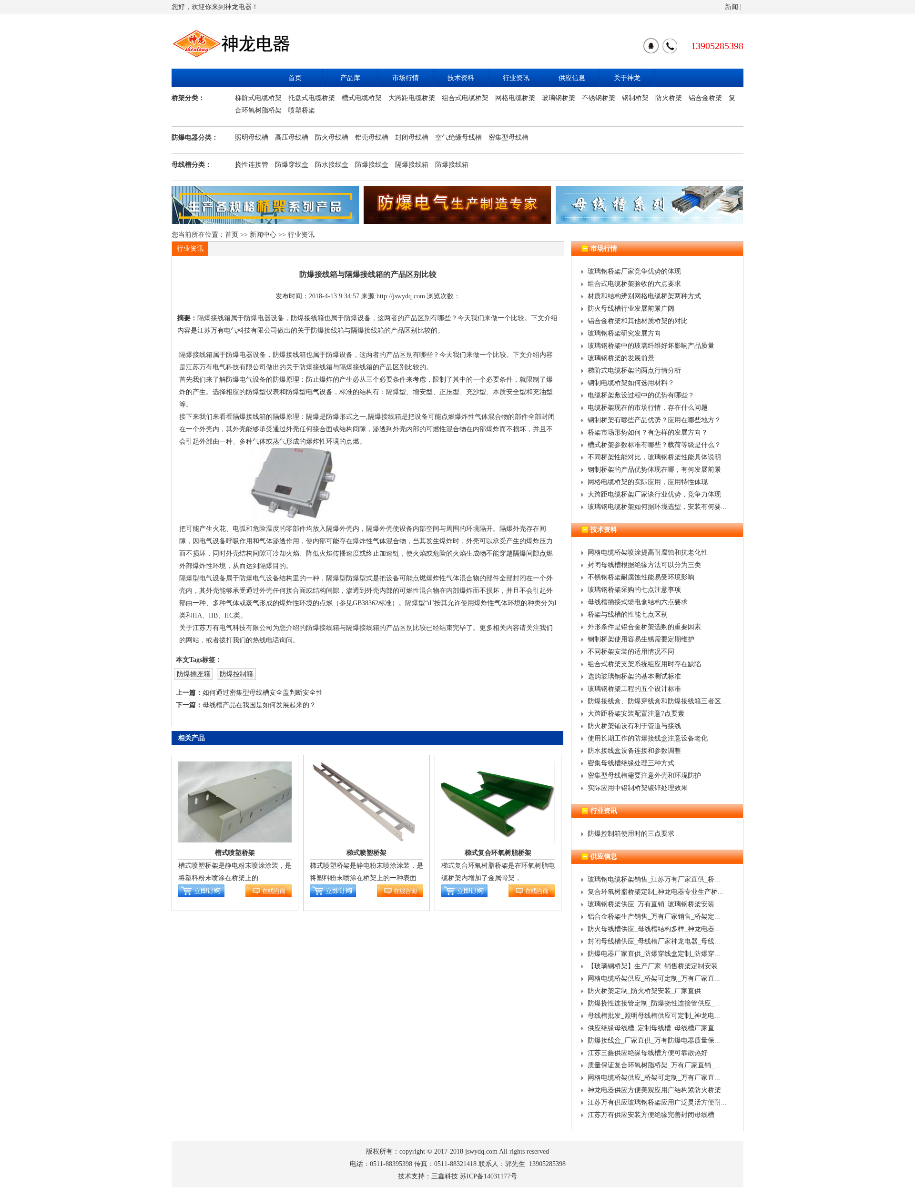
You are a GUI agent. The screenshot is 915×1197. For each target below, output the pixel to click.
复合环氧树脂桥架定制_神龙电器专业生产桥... (655, 891)
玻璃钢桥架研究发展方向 (624, 333)
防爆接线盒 (371, 164)
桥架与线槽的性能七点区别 (628, 614)
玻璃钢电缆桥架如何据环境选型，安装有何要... (657, 506)
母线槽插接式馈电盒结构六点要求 (638, 602)
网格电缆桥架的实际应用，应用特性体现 (648, 482)
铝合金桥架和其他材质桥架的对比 (638, 321)
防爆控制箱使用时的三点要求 (631, 833)
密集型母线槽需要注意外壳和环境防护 (644, 775)
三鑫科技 (444, 1176)
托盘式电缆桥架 (311, 97)
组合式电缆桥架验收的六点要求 (634, 283)
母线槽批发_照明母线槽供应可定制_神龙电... (654, 1015)
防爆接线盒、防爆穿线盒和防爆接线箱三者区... (657, 701)
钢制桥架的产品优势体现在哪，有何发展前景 (654, 469)
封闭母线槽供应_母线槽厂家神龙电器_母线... (654, 941)
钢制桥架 (635, 97)
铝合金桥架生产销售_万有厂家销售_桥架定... (654, 916)
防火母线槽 (331, 137)
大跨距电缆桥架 (411, 97)
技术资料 (460, 77)
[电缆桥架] (265, 205)
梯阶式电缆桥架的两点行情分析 (634, 370)
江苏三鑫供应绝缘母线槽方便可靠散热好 (648, 1052)
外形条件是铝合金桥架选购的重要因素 (644, 626)
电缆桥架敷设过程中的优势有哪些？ (641, 395)
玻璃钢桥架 (558, 97)
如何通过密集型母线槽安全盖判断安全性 (263, 692)
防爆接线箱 (451, 164)
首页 (295, 77)
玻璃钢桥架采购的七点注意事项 (634, 589)
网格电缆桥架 (515, 97)
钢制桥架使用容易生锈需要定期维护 (641, 639)
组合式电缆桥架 (465, 97)
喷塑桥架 (301, 110)
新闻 (731, 6)
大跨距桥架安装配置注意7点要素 (636, 713)
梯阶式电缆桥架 (258, 97)
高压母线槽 (291, 137)
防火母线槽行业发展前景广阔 (631, 308)
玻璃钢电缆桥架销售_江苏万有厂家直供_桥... (654, 879)
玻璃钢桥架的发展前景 (621, 358)
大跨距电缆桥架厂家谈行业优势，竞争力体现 (654, 494)
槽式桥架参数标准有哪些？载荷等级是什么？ (654, 444)
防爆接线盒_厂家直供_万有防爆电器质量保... (654, 1040)
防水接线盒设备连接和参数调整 (634, 750)
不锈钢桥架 (598, 97)
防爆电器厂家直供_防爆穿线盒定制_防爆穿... (654, 953)
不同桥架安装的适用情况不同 (631, 651)
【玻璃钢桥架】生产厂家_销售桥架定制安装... (655, 966)
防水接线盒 (331, 164)
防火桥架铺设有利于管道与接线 (634, 726)
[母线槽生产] (649, 205)
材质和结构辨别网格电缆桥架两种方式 (644, 296)
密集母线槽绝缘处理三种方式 (631, 763)
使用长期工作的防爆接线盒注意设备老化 (648, 738)
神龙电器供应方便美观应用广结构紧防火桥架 (654, 1090)
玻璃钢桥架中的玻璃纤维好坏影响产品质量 (651, 345)
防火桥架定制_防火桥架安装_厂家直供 (644, 990)
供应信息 (572, 77)
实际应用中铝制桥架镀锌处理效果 (638, 787)
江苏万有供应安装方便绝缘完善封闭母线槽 (651, 1114)
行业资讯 (516, 77)
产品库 (350, 77)
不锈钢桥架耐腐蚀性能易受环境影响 (641, 577)
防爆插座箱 (193, 674)
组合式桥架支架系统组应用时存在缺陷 (644, 664)
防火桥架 (668, 97)
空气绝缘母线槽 (458, 137)
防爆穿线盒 (291, 164)
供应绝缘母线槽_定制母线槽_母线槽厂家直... (654, 1028)
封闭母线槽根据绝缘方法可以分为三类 (644, 564)
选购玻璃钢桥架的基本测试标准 (634, 676)
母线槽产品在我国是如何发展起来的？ (259, 705)
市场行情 (405, 77)
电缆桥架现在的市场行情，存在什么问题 (648, 407)
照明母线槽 (251, 137)
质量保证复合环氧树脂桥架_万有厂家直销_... (654, 1065)
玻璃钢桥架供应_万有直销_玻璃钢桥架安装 (651, 904)
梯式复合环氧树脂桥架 (498, 852)
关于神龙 (627, 77)
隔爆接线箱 (411, 164)
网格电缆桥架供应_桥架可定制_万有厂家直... (654, 978)
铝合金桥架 (705, 97)
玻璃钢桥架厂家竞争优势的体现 (634, 271)
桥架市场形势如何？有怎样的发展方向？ (648, 432)
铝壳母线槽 (371, 137)
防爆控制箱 (236, 674)
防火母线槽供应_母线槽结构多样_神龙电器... (654, 929)
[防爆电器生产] (457, 205)
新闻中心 (263, 234)
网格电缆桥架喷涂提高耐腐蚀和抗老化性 (648, 552)
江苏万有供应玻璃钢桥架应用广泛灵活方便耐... (657, 1102)
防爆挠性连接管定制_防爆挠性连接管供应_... (654, 1003)
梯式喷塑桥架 (366, 852)
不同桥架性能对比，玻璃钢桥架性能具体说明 (654, 457)
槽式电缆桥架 (362, 97)
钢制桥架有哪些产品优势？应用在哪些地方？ (654, 420)
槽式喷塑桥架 (235, 852)
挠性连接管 (251, 164)
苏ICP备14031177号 (488, 1176)
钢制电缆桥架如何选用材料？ (631, 382)
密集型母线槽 (508, 137)
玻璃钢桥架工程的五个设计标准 (634, 688)
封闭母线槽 (411, 137)
